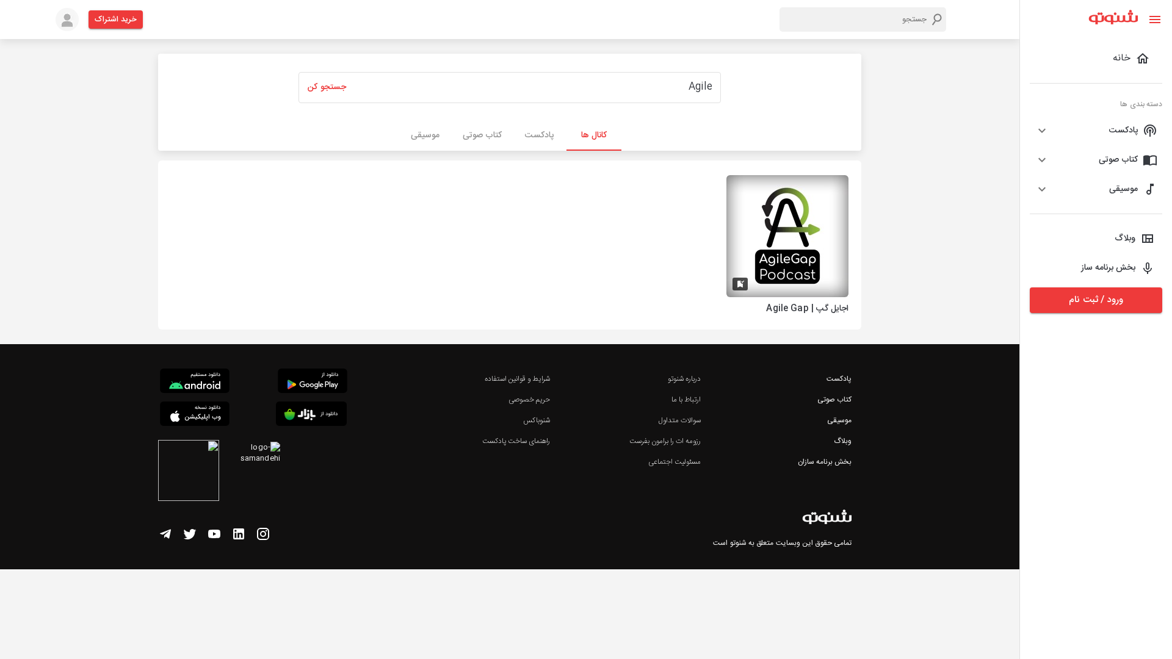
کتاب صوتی (834, 399)
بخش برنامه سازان (825, 461)
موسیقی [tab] (425, 135)
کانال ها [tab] (594, 135)
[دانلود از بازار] (311, 416)
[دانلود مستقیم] (194, 383)
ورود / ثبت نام (1096, 300)
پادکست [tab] (539, 135)
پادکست (839, 378)
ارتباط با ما (686, 399)
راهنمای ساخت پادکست (516, 441)
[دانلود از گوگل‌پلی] (312, 383)
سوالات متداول (680, 420)
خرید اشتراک (116, 19)
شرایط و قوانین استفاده (517, 378)
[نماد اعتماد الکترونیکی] (188, 472)
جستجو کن (326, 87)
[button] (1096, 130)
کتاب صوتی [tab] (482, 135)
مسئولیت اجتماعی (674, 461)
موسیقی (839, 420)
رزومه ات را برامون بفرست (665, 441)
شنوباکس (536, 420)
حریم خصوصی (529, 399)
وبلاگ (843, 441)
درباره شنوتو (684, 378)
